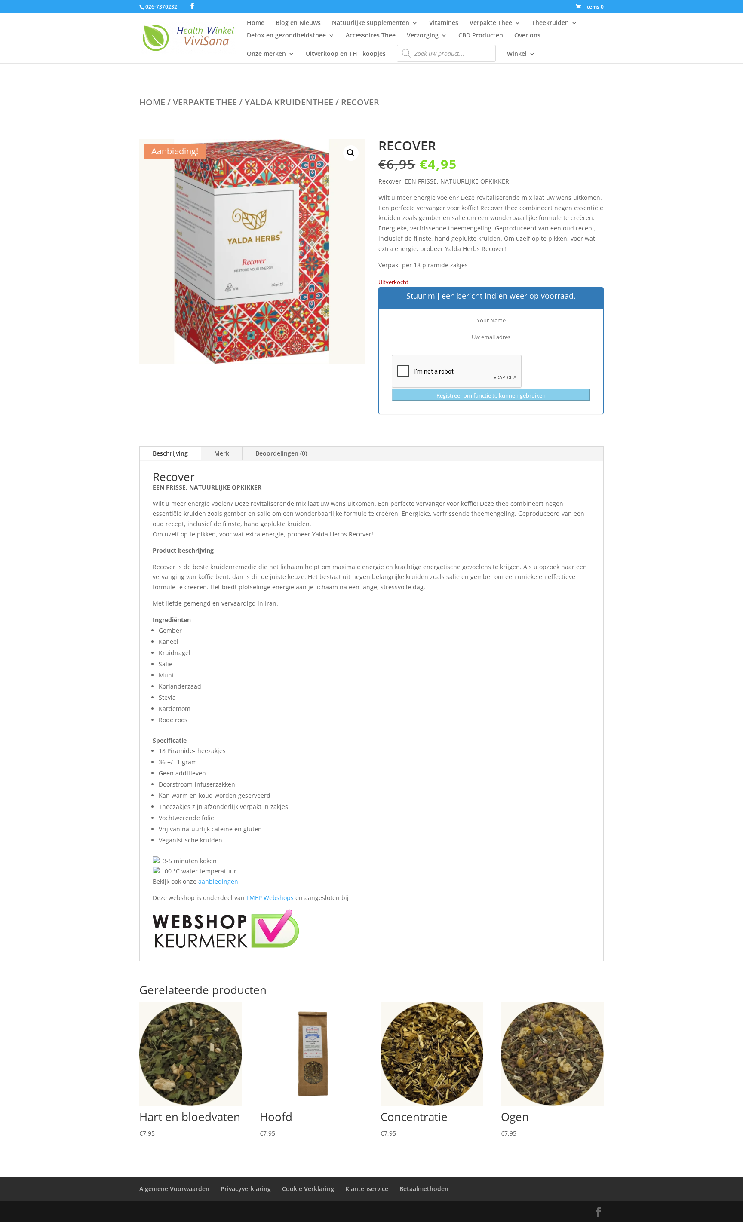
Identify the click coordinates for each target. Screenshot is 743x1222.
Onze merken (266, 54)
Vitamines (443, 23)
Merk (221, 453)
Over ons (527, 35)
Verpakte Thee (491, 23)
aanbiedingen (218, 881)
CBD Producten (480, 35)
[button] (351, 153)
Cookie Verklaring (308, 1189)
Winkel (517, 54)
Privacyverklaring (246, 1189)
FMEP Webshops (270, 898)
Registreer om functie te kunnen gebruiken (491, 395)
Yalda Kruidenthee (289, 102)
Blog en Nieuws (298, 23)
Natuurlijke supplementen (370, 23)
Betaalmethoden (423, 1189)
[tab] (371, 740)
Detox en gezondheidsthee (286, 35)
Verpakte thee (205, 102)
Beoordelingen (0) (281, 453)
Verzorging (423, 35)
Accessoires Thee (371, 35)
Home (255, 23)
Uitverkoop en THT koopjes (346, 54)
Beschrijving (170, 453)
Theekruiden (550, 23)
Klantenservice (366, 1189)
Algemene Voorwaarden (174, 1189)
